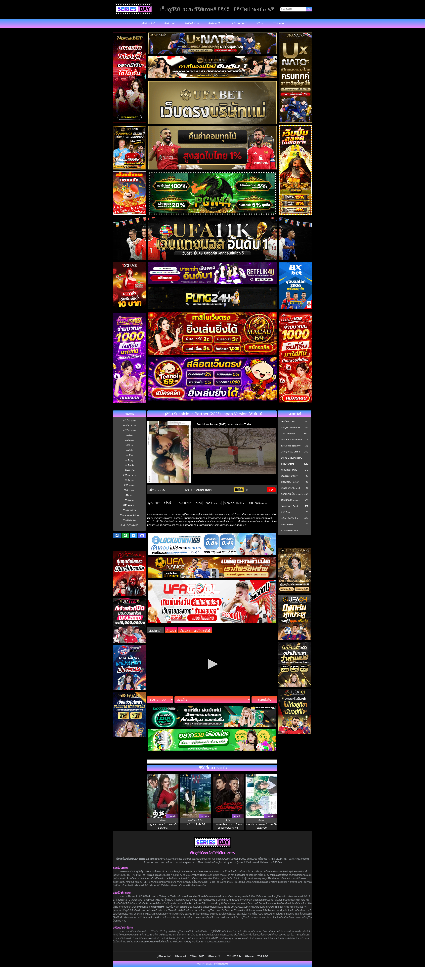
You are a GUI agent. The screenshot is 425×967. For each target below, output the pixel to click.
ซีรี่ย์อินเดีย (129, 470)
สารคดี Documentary (291, 458)
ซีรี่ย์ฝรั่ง (129, 450)
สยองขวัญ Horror (290, 482)
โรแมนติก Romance (258, 503)
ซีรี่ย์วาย (260, 23)
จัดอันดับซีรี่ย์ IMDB (129, 525)
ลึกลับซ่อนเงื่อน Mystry (292, 494)
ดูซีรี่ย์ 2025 (154, 503)
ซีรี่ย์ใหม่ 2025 (191, 23)
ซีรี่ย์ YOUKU (129, 490)
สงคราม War (287, 524)
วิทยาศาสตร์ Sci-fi (289, 506)
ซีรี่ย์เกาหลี (169, 23)
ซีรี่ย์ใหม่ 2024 (129, 420)
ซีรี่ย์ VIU (129, 495)
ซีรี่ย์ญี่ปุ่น (129, 460)
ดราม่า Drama (287, 464)
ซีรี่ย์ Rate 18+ (129, 520)
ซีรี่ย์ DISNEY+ (129, 510)
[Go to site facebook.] (117, 535)
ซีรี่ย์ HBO (129, 500)
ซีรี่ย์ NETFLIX (239, 23)
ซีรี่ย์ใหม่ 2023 (129, 425)
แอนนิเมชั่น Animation (291, 439)
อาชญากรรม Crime (290, 451)
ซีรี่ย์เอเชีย (129, 465)
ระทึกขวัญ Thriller (234, 503)
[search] (309, 9)
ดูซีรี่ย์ (199, 503)
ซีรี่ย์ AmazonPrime (129, 515)
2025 (161, 489)
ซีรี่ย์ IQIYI (129, 480)
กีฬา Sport (286, 512)
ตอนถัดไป (264, 699)
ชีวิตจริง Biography (290, 445)
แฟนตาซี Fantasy (289, 476)
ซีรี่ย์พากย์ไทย (215, 23)
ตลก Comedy (213, 503)
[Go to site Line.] (125, 535)
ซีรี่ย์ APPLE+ (129, 505)
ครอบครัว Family (289, 470)
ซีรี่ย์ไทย (129, 455)
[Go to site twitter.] (133, 535)
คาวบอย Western (289, 530)
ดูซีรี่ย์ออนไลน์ (148, 23)
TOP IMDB (278, 23)
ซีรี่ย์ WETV (129, 485)
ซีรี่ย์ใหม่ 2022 (129, 430)
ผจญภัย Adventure (290, 427)
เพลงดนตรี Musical (290, 488)
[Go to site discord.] (141, 535)
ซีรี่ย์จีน (129, 445)
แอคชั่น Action (288, 421)
